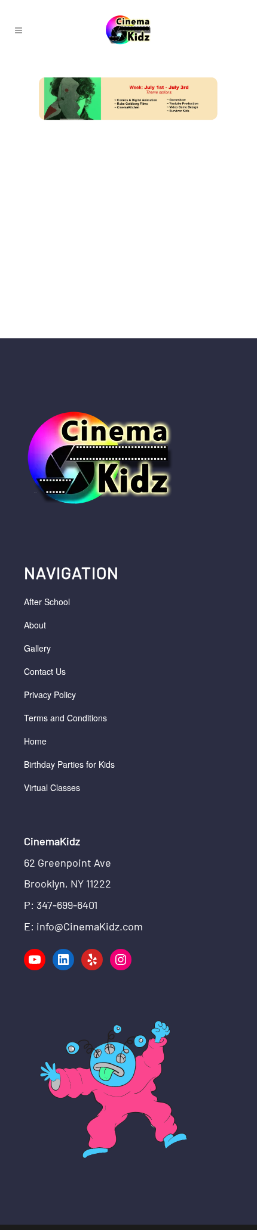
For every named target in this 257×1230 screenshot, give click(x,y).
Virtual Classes (52, 787)
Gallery (37, 648)
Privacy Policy (50, 694)
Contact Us (45, 671)
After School (47, 602)
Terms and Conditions (65, 718)
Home (35, 741)
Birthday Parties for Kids (69, 764)
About (35, 625)
